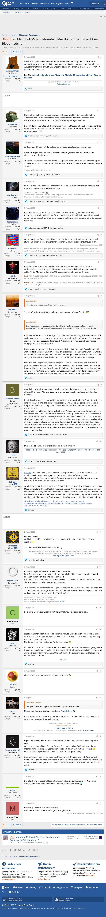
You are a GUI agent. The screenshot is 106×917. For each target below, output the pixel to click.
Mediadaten (24, 908)
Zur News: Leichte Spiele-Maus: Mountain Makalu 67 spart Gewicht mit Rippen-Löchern (65, 47)
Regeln (27, 12)
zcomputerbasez (92, 839)
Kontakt (15, 908)
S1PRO (98, 450)
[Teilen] (98, 57)
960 (64, 450)
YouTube (16, 892)
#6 (102, 235)
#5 (102, 208)
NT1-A (91, 450)
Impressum (6, 908)
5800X (28, 450)
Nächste (16, 52)
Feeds (7, 887)
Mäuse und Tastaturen (34, 843)
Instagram (78, 887)
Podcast (6, 9)
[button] (11, 12)
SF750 (80, 450)
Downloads (44, 3)
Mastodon (93, 887)
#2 (102, 110)
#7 (102, 262)
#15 (101, 629)
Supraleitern (66, 711)
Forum (67, 3)
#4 (102, 181)
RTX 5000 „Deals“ (34, 9)
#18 (101, 736)
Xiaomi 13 (66, 452)
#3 (102, 142)
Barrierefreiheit (67, 908)
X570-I (41, 450)
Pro (15, 484)
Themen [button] (34, 3)
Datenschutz (79, 908)
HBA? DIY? (63, 660)
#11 (101, 468)
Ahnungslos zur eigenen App (63, 556)
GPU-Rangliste (84, 9)
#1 (102, 57)
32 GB (47, 450)
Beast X (59, 452)
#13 (101, 567)
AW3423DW (72, 450)
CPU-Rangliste (99, 9)
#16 (101, 671)
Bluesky (32, 887)
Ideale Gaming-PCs (67, 9)
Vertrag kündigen (52, 908)
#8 (102, 296)
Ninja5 (35, 450)
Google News (62, 887)
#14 (101, 607)
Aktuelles (6, 12)
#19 (101, 776)
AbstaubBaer (9, 47)
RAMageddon (18, 9)
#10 (101, 441)
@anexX (27, 472)
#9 (102, 385)
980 (60, 450)
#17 (101, 698)
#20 (101, 803)
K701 (86, 450)
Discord (19, 887)
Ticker (20, 3)
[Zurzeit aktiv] (12, 246)
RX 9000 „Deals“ (50, 9)
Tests (27, 3)
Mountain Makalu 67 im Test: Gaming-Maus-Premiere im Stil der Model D (35, 838)
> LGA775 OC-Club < (63, 728)
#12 (101, 532)
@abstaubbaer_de (63, 84)
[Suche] (103, 3)
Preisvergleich (57, 3)
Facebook (45, 887)
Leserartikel (18, 12)
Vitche (12, 843)
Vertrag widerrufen (38, 908)
